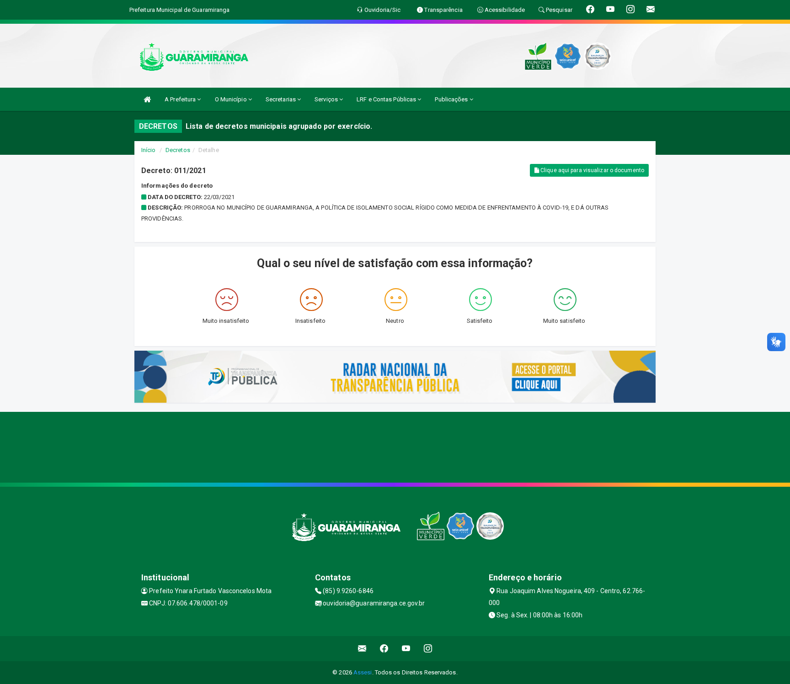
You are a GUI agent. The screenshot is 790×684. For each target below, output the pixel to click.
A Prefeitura (181, 99)
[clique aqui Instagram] (428, 649)
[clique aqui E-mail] (362, 649)
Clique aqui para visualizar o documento (591, 170)
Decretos (177, 150)
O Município (231, 99)
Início (148, 150)
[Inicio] (147, 99)
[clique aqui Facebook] (384, 649)
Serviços (327, 99)
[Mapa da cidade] (395, 446)
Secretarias (281, 99)
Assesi (362, 672)
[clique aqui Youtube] (406, 649)
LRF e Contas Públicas (387, 99)
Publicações (452, 99)
